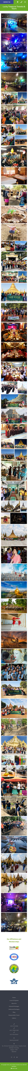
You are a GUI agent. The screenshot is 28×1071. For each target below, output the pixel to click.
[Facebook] (14, 1057)
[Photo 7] (14, 114)
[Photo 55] (7, 760)
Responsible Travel (14, 1015)
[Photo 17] (8, 246)
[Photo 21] (22, 277)
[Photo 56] (21, 760)
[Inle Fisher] (14, 639)
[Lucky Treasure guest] (14, 689)
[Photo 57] (8, 771)
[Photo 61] (14, 826)
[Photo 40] (5, 518)
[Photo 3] (14, 62)
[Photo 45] (14, 589)
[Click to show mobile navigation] (25, 2)
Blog (14, 1012)
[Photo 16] (14, 232)
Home (14, 997)
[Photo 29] (14, 401)
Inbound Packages (14, 1006)
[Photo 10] (8, 140)
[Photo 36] (14, 471)
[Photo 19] (14, 261)
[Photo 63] (14, 863)
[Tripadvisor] (17, 1057)
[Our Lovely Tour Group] (14, 535)
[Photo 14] (14, 195)
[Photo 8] (8, 129)
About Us (14, 1003)
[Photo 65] (14, 902)
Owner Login (14, 1068)
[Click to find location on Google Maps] (17, 2)
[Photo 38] (10, 506)
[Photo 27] (9, 388)
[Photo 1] (14, 23)
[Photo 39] (23, 506)
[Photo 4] (14, 82)
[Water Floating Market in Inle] (14, 844)
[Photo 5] (9, 98)
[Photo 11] (21, 140)
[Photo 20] (9, 277)
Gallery (14, 1018)
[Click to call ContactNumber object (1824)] (21, 2)
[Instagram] (12, 1057)
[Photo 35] (21, 455)
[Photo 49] (14, 656)
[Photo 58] (21, 771)
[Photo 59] (14, 786)
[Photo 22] (14, 293)
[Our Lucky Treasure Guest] (14, 745)
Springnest (14, 1066)
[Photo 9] (21, 129)
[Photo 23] (14, 312)
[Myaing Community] (14, 727)
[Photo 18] (21, 246)
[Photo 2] (14, 42)
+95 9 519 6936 (14, 1026)
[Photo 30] (14, 416)
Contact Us (6, 2)
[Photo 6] (22, 98)
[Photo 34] (7, 455)
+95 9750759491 (14, 1034)
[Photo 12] (14, 156)
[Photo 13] (14, 175)
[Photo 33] (21, 444)
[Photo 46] (14, 606)
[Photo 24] (14, 332)
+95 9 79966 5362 (14, 1030)
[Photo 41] (18, 518)
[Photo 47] (14, 622)
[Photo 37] (14, 491)
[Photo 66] (14, 922)
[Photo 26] (14, 371)
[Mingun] (14, 572)
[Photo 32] (7, 444)
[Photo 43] (14, 554)
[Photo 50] (14, 672)
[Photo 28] (22, 388)
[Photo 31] (14, 431)
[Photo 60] (14, 806)
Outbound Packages (14, 1009)
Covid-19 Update (14, 1000)
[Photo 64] (14, 883)
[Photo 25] (14, 352)
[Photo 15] (14, 214)
